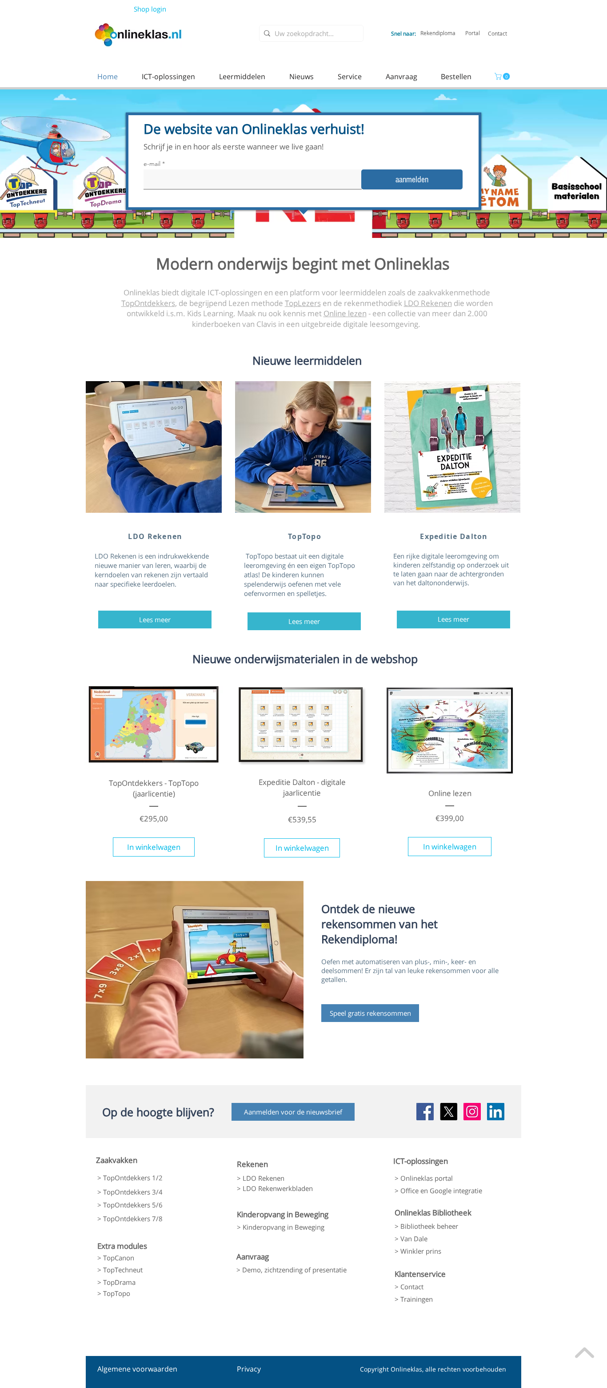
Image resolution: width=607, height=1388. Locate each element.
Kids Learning (210, 313)
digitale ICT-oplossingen (221, 292)
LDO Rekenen (428, 303)
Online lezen (345, 313)
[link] (503, 76)
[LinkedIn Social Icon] (495, 1111)
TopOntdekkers (148, 303)
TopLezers (303, 303)
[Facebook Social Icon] (425, 1111)
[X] (448, 1111)
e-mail (152, 164)
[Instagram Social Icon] (472, 1111)
